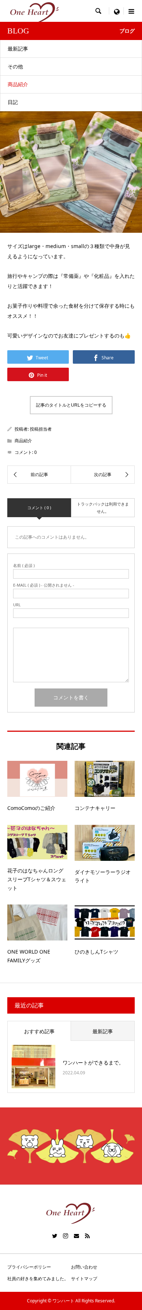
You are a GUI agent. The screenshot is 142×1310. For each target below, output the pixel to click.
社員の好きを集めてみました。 (37, 1278)
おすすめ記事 (39, 1031)
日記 (13, 102)
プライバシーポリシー (29, 1267)
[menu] (116, 11)
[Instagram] (65, 1235)
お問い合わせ (84, 1267)
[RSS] (87, 1235)
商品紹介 (18, 84)
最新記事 (18, 48)
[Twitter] (54, 1235)
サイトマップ (84, 1278)
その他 (15, 66)
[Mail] (76, 1235)
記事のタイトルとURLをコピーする (71, 405)
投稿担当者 (41, 429)
